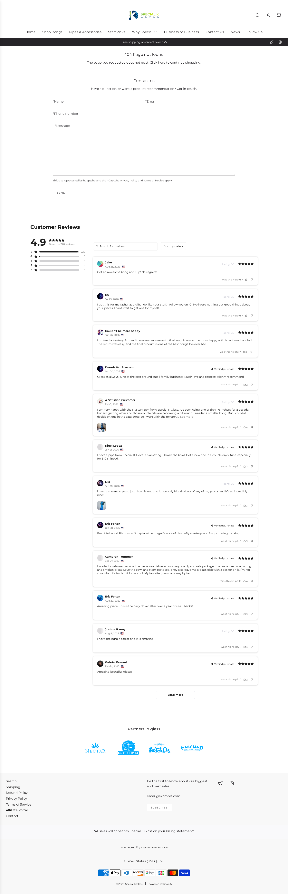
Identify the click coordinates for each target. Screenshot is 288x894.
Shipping (13, 787)
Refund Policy (17, 793)
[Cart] (279, 15)
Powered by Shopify (160, 883)
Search (11, 781)
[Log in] (268, 15)
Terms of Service (154, 180)
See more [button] (186, 416)
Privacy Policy (128, 180)
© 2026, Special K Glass (129, 883)
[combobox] (173, 246)
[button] (54, 252)
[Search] (257, 15)
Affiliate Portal (17, 810)
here (161, 62)
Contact (12, 816)
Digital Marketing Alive (154, 847)
